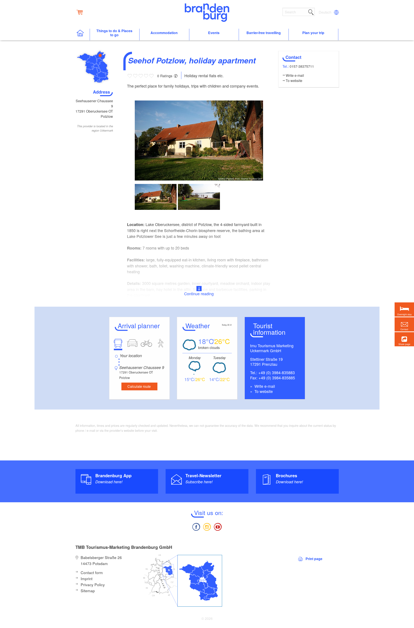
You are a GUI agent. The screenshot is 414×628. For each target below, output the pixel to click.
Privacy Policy (93, 584)
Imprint (87, 578)
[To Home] (82, 34)
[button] (404, 339)
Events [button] (214, 33)
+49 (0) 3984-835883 (276, 372)
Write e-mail (264, 386)
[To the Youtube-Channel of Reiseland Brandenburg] (217, 526)
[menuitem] (325, 12)
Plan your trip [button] (313, 33)
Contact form (92, 572)
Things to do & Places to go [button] (114, 33)
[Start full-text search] (311, 11)
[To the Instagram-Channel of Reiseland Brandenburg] (207, 526)
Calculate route (139, 386)
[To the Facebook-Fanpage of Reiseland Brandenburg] (196, 526)
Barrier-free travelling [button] (263, 33)
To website (263, 391)
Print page (314, 558)
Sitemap (88, 590)
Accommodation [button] (164, 33)
